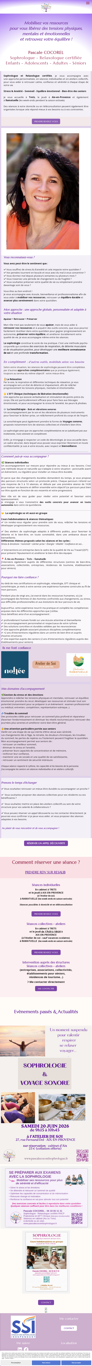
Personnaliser (16, 1363)
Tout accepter (76, 1363)
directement (56, 982)
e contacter (39, 982)
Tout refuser (46, 1363)
